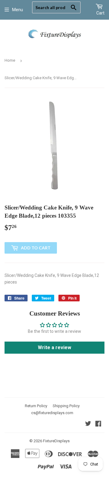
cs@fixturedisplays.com (52, 412)
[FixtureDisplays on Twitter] (88, 424)
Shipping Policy (66, 406)
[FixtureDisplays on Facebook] (98, 424)
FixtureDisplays (56, 441)
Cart (100, 13)
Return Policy (36, 406)
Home (10, 60)
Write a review (54, 347)
